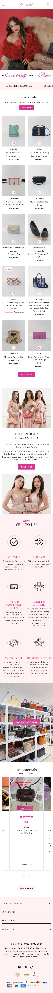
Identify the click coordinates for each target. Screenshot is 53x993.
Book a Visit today (26, 722)
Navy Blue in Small (39, 156)
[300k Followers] (19, 967)
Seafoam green (13, 156)
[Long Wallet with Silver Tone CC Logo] (39, 335)
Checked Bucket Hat (14, 357)
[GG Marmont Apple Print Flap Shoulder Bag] (13, 281)
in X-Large (14, 360)
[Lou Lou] (13, 229)
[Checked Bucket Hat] (13, 335)
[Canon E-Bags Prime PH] (26, 4)
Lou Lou (14, 251)
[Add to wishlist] (14, 143)
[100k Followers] (25, 967)
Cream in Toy (14, 254)
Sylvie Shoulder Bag (39, 152)
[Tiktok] (31, 967)
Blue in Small (39, 311)
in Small (14, 309)
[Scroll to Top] (48, 978)
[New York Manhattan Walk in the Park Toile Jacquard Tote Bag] (39, 281)
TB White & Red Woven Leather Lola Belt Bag (14, 203)
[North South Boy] (13, 131)
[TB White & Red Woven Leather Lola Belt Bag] (13, 180)
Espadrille (39, 251)
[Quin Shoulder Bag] (39, 180)
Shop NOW (27, 108)
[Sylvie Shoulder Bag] (39, 131)
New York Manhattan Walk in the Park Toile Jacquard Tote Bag (39, 305)
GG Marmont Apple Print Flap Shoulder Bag (13, 304)
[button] (24, 876)
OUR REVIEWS (26, 888)
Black (39, 205)
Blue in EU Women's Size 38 (39, 255)
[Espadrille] (39, 229)
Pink (39, 363)
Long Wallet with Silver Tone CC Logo (39, 358)
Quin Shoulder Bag (39, 202)
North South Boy (14, 152)
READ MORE (26, 467)
